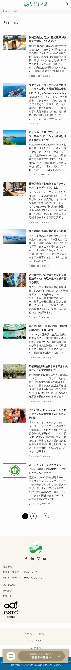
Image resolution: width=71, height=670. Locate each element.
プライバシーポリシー (35, 634)
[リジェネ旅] (35, 4)
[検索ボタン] (66, 4)
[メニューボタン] (4, 4)
